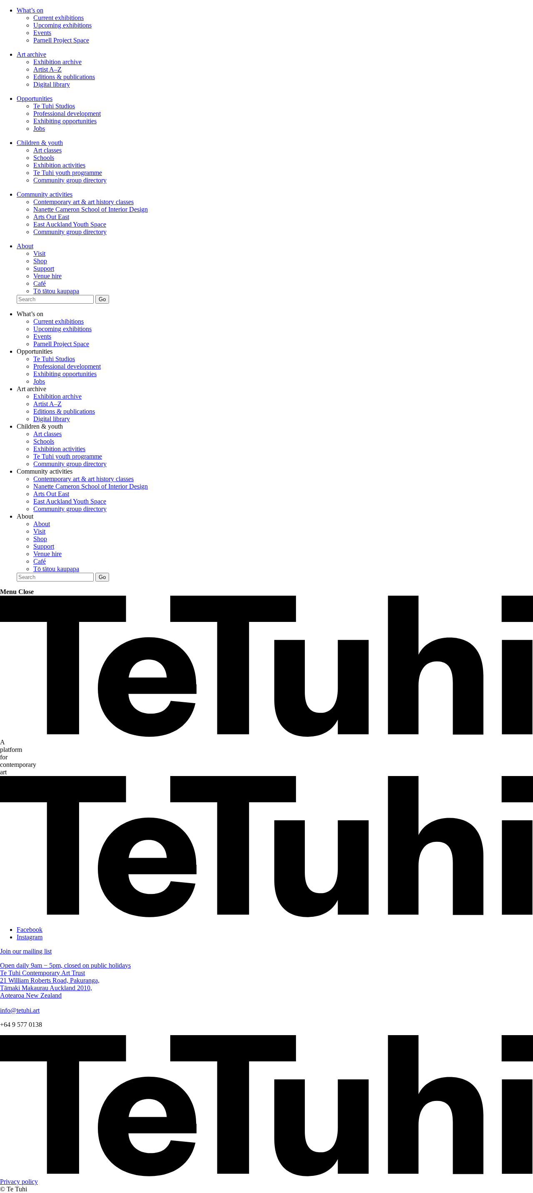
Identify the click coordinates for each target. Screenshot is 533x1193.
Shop (40, 261)
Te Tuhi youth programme (67, 172)
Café (39, 283)
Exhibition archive (57, 61)
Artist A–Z (47, 69)
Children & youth (40, 142)
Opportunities (34, 98)
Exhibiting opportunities (65, 121)
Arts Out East (51, 216)
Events (42, 32)
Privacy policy (19, 1181)
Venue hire (47, 276)
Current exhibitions (58, 17)
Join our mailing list (26, 951)
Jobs (39, 128)
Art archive (31, 54)
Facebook (29, 929)
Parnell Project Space (61, 40)
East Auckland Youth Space (69, 224)
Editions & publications (64, 76)
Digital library (51, 84)
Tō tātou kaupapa (56, 291)
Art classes (47, 150)
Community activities (44, 194)
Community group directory (70, 180)
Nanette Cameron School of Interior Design (90, 209)
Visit (39, 253)
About (25, 246)
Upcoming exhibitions (62, 25)
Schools (43, 157)
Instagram (29, 937)
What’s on (30, 10)
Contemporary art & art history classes (83, 201)
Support (43, 268)
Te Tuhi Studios (54, 106)
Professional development (67, 113)
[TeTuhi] (266, 734)
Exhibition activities (59, 165)
